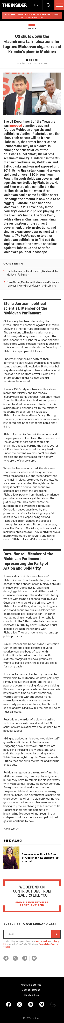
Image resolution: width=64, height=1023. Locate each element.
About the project (31, 984)
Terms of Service (42, 941)
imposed (15, 125)
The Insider (32, 59)
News (32, 29)
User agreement (31, 989)
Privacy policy (31, 994)
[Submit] (55, 934)
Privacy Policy (44, 944)
